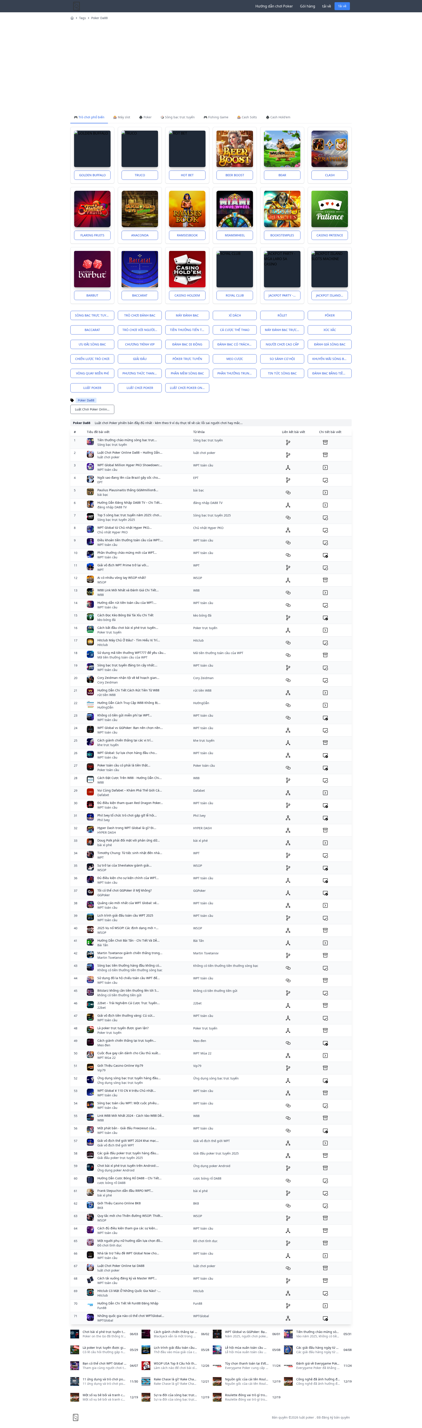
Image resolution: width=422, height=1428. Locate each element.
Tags (82, 18)
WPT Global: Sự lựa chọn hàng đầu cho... (127, 753)
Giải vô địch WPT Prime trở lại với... (123, 565)
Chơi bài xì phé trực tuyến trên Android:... (128, 1166)
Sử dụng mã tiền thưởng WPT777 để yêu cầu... (131, 653)
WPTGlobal (105, 1320)
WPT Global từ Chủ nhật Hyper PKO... (124, 527)
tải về (326, 6)
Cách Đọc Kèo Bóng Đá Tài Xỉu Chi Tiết (125, 615)
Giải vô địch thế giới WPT (115, 1145)
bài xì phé (104, 845)
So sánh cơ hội (282, 359)
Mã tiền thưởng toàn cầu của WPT (122, 657)
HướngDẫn (105, 707)
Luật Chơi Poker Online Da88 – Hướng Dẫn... (129, 452)
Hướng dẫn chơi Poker (274, 6)
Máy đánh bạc (187, 315)
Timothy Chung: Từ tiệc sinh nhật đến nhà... (129, 853)
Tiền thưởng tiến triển (189, 330)
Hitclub (102, 645)
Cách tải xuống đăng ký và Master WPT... (127, 1278)
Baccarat (139, 295)
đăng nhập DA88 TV (112, 507)
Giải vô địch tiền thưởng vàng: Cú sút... (126, 1015)
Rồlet (282, 315)
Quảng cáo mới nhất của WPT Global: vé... (128, 903)
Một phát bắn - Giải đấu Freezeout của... (127, 1128)
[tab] (89, 117)
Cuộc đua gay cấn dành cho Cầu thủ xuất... (129, 1053)
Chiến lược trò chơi (92, 359)
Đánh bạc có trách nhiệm (237, 344)
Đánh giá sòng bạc (330, 344)
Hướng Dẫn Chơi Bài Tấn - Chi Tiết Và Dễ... (128, 940)
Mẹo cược (234, 359)
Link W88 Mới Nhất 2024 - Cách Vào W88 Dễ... (130, 1115)
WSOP (101, 582)
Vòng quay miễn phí (92, 373)
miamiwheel (235, 235)
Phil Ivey (103, 820)
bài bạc (102, 495)
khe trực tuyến (108, 745)
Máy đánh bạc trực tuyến (284, 330)
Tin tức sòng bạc (282, 373)
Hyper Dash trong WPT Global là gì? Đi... (126, 828)
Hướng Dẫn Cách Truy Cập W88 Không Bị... (128, 703)
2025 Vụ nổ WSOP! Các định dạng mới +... (127, 928)
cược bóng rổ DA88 (111, 1183)
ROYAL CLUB (235, 295)
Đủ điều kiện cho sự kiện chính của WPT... (128, 878)
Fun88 (101, 1308)
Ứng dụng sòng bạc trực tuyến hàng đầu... (129, 1078)
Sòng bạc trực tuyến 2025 (116, 520)
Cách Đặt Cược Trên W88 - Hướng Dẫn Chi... (129, 778)
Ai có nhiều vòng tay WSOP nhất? (121, 578)
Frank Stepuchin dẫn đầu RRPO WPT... (125, 1191)
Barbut (92, 295)
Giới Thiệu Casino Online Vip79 (120, 1065)
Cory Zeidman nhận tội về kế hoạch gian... (128, 678)
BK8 (100, 1208)
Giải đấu (140, 359)
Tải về (342, 6)
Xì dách (235, 315)
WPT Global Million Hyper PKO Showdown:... (129, 465)
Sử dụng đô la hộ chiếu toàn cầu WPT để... (128, 978)
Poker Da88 (99, 18)
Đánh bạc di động (187, 344)
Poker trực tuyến (109, 632)
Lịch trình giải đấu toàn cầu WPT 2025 (125, 915)
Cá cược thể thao (234, 330)
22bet (101, 1007)
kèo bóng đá (106, 620)
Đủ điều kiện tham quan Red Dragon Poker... (130, 803)
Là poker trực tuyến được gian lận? (123, 1028)
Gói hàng (307, 6)
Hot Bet (187, 175)
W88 (100, 595)
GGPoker (103, 895)
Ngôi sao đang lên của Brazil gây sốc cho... (128, 477)
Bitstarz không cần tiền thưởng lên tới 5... (128, 990)
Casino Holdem (187, 295)
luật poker (92, 388)
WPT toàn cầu (107, 470)
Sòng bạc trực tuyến (92, 315)
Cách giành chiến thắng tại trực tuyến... (126, 1040)
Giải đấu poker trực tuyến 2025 (120, 1158)
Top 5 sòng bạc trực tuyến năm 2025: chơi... (129, 515)
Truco (140, 175)
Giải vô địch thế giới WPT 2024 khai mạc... (128, 1140)
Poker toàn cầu (108, 770)
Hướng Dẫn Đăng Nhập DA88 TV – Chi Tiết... (129, 502)
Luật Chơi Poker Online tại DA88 (120, 1266)
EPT (100, 482)
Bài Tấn (102, 945)
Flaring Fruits (92, 235)
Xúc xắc (330, 330)
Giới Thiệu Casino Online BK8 (119, 1203)
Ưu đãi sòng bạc (92, 344)
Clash (330, 175)
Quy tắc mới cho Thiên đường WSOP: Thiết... (130, 1216)
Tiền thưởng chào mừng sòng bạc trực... (127, 440)
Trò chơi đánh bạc (139, 315)
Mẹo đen (103, 1045)
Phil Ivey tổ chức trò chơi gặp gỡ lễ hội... (127, 815)
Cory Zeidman (107, 682)
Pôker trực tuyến (187, 359)
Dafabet (103, 795)
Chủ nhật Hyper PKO (112, 532)
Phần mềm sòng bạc (187, 373)
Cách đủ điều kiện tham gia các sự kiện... (127, 1228)
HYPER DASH (106, 832)
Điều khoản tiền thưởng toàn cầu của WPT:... (130, 540)
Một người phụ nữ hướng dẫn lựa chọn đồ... (130, 1241)
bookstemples (282, 235)
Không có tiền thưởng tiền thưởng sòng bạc (129, 970)
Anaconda (140, 235)
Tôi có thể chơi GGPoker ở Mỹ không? (124, 890)
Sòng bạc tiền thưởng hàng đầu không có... (129, 965)
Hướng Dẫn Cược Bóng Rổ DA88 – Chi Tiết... (129, 1178)
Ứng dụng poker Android (116, 1170)
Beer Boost (235, 175)
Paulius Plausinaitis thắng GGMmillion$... (127, 490)
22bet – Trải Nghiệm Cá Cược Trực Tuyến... (128, 1003)
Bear (282, 175)
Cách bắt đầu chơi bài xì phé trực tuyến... (127, 628)
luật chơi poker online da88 (189, 388)
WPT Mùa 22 (106, 1058)
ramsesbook (187, 235)
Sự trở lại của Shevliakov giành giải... (124, 865)
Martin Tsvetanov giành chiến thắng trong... (129, 953)
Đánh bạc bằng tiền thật (332, 373)
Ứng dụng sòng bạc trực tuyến (120, 1083)
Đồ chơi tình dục (109, 1245)
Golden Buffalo (92, 175)
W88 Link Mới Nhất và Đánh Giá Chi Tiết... (128, 590)
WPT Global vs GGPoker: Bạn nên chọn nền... (130, 728)
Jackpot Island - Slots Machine (332, 295)
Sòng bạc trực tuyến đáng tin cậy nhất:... (127, 665)
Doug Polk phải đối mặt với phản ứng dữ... (128, 840)
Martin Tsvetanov (110, 957)
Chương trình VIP (140, 344)
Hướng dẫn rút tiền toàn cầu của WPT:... (126, 603)
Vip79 (101, 1070)
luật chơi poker (140, 388)
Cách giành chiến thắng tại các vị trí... (125, 740)
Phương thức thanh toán (142, 373)
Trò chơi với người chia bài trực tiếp (142, 330)
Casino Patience (329, 235)
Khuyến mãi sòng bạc (330, 359)
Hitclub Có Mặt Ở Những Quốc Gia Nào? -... (129, 1291)
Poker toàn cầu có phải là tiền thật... (123, 765)
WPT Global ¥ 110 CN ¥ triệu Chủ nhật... (126, 1090)
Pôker (330, 315)
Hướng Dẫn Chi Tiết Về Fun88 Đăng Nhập (127, 1303)
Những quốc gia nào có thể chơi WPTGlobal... (130, 1316)
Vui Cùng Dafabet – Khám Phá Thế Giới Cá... (129, 790)
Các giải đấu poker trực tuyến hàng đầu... (128, 1153)
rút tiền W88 (106, 695)
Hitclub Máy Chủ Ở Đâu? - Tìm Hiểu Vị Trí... (128, 640)
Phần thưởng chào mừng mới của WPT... (127, 552)
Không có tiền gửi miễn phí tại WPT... (124, 715)
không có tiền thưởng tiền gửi (119, 995)
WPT (100, 570)
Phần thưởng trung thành (237, 373)
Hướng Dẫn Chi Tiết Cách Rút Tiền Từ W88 (128, 690)
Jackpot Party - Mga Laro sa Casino (284, 295)
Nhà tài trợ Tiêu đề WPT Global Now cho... (128, 1253)
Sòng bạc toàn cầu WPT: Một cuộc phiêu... (128, 1103)
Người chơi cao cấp (282, 344)
